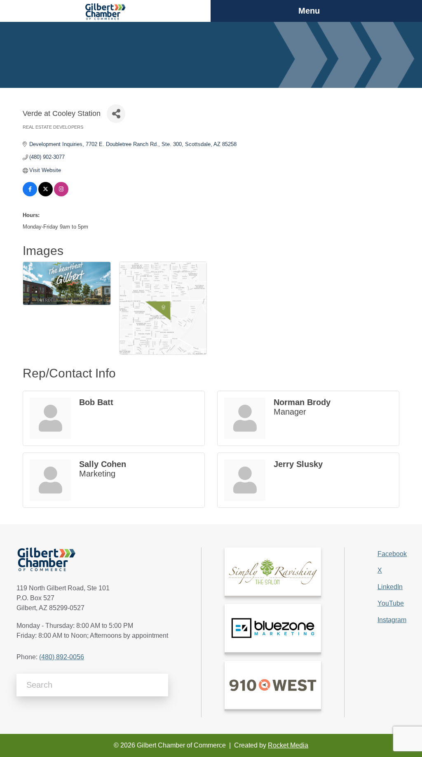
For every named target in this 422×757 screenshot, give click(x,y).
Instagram (391, 619)
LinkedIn (390, 586)
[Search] (158, 685)
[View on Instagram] (61, 194)
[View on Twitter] (45, 194)
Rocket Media (288, 745)
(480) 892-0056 (61, 656)
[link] (273, 571)
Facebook (392, 553)
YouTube (390, 603)
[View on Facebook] (30, 194)
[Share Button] (116, 113)
